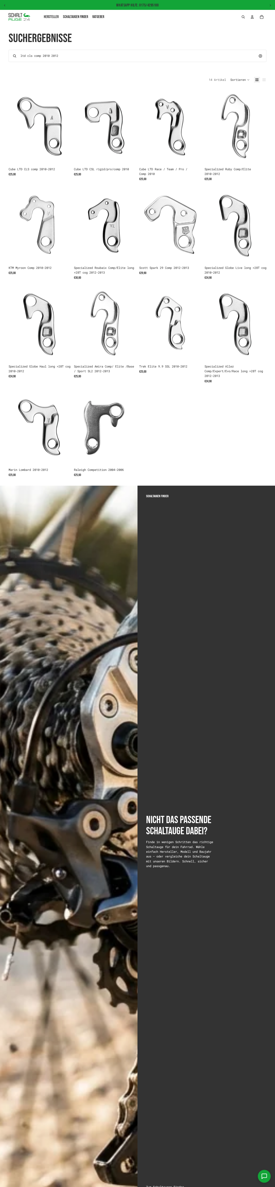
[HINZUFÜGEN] (64, 158)
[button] (240, 79)
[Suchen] (243, 17)
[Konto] (252, 17)
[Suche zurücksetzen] (260, 56)
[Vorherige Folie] (4, 5)
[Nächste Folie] (270, 5)
